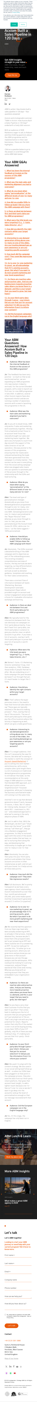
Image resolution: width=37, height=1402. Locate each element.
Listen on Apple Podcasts (6, 1373)
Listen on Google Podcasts (14, 1373)
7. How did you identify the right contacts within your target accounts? (18, 231)
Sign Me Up (12, 75)
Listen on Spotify (10, 1373)
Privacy (12, 1382)
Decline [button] (23, 24)
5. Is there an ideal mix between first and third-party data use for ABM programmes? (18, 214)
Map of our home (11, 1358)
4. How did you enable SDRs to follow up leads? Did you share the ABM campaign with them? (17, 205)
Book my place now (13, 1157)
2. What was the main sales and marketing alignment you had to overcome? (18, 184)
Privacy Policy (16, 12)
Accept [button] (14, 24)
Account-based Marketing (15, 761)
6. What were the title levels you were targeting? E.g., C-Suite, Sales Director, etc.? (18, 222)
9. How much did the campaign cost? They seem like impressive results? (18, 256)
